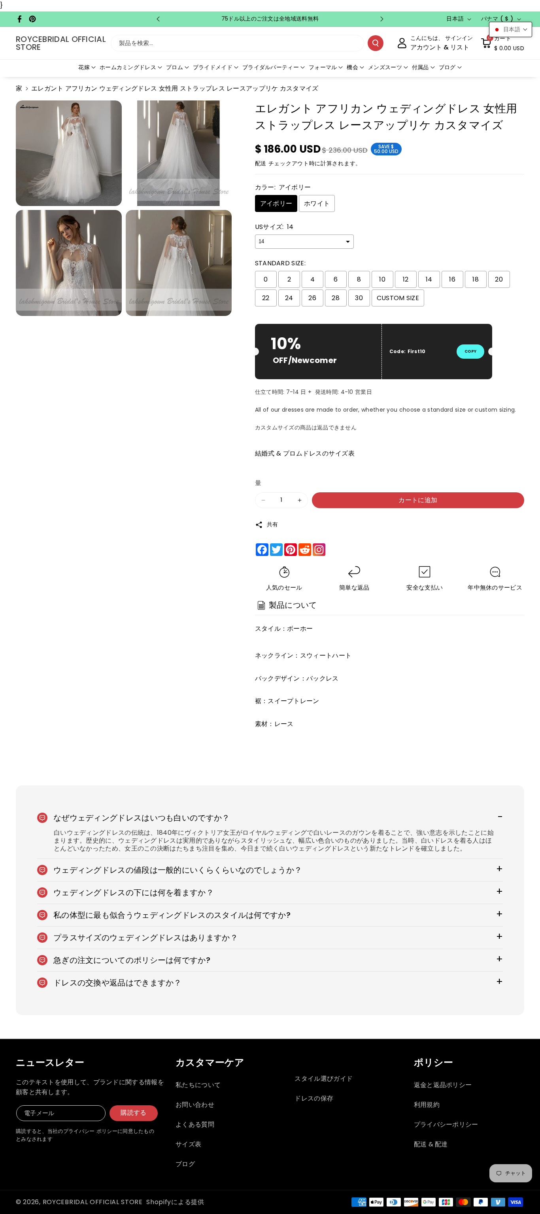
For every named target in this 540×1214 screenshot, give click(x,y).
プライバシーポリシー (446, 1124)
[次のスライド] (382, 18)
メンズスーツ (385, 67)
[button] (502, 43)
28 (336, 298)
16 (452, 279)
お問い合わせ (195, 1104)
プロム (174, 67)
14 (429, 279)
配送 (260, 163)
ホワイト (317, 203)
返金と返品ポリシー (443, 1084)
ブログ (447, 67)
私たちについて (198, 1084)
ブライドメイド (212, 67)
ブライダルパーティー (270, 67)
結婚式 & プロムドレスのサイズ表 (305, 453)
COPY (470, 351)
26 (312, 298)
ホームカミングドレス (128, 67)
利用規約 (427, 1104)
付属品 (420, 67)
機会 (352, 67)
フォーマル (323, 67)
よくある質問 (195, 1124)
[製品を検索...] (375, 43)
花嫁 (84, 67)
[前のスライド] (158, 18)
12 (406, 279)
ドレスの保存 (314, 1098)
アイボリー (276, 203)
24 (289, 298)
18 (475, 279)
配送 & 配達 (431, 1144)
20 (499, 279)
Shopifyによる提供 (175, 1201)
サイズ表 (188, 1144)
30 (359, 298)
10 (382, 279)
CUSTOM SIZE (398, 298)
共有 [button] (272, 524)
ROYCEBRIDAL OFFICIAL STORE (93, 1201)
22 (266, 298)
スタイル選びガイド (324, 1078)
